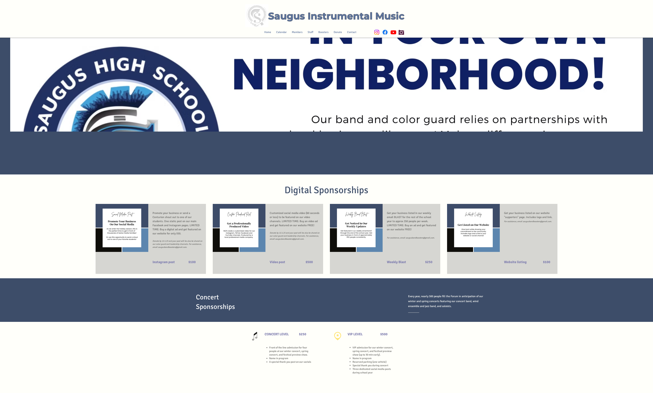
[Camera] (401, 32)
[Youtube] (393, 32)
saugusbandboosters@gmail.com (172, 247)
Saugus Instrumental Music (336, 16)
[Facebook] (385, 32)
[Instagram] (376, 32)
